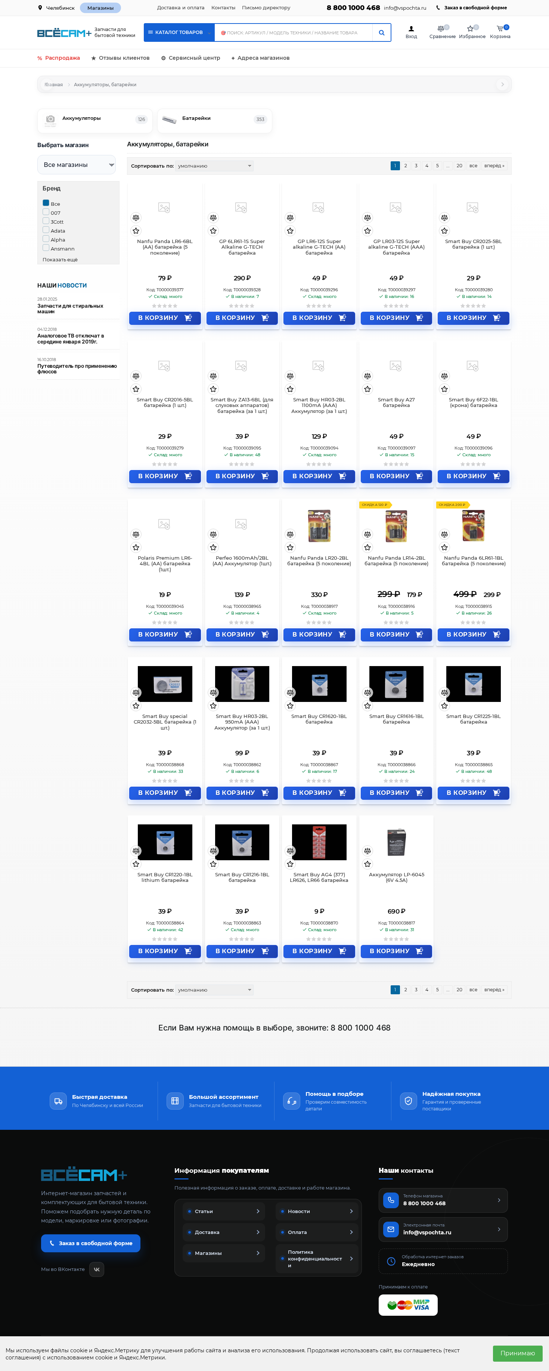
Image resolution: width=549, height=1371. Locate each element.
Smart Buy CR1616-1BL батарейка (396, 719)
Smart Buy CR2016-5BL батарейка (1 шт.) (165, 402)
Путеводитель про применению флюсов (77, 368)
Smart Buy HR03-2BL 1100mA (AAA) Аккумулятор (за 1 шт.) (319, 405)
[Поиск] (381, 32)
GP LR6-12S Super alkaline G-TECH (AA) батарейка (319, 247)
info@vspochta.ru (405, 8)
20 (459, 165)
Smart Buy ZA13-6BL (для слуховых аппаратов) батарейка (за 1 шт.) (242, 405)
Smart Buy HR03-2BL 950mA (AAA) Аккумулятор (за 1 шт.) (242, 722)
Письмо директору (266, 7)
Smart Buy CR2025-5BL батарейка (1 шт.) (473, 244)
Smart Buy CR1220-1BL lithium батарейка (165, 877)
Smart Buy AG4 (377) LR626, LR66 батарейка (319, 877)
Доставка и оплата (181, 7)
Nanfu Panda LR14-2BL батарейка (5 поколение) (396, 561)
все (473, 165)
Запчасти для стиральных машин (70, 308)
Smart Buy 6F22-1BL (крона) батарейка (473, 402)
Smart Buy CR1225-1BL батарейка (473, 719)
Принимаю (517, 1353)
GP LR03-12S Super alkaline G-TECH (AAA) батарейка (396, 247)
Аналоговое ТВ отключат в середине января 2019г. (70, 338)
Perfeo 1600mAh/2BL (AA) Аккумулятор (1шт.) (242, 561)
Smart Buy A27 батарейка (396, 402)
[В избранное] (136, 231)
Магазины (100, 8)
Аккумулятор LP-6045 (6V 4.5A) (396, 877)
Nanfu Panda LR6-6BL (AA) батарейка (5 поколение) (165, 247)
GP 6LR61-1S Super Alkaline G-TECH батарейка (242, 247)
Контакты (223, 7)
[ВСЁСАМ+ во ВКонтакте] (96, 1269)
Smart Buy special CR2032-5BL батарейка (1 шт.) (165, 722)
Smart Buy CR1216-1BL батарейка (242, 877)
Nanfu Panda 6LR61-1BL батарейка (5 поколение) (474, 561)
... (448, 165)
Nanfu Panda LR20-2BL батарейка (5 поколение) (319, 561)
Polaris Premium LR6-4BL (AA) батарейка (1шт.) (165, 564)
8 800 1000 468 (353, 7)
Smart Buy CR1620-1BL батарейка (319, 719)
